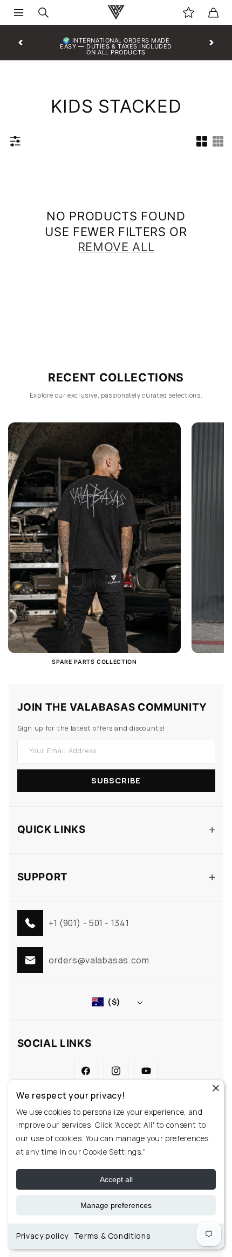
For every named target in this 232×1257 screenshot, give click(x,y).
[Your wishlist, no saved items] (188, 12)
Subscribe (116, 780)
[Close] (216, 1088)
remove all (116, 247)
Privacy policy (42, 1236)
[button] (18, 12)
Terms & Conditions (112, 1236)
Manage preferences (116, 1205)
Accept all (116, 1179)
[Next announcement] (211, 42)
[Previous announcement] (20, 42)
